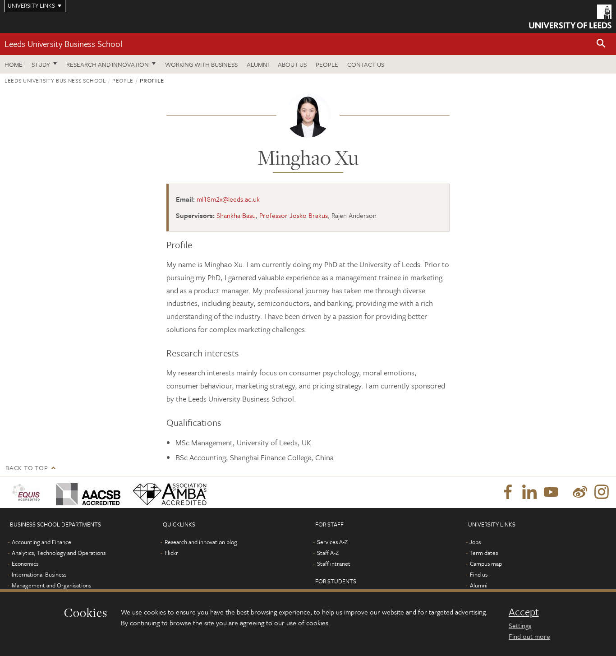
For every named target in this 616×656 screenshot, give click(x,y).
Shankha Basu (236, 215)
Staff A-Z (328, 552)
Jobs (475, 541)
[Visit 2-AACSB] (86, 492)
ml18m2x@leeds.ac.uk (228, 199)
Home (14, 64)
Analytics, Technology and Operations (59, 552)
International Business (39, 574)
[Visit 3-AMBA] (167, 492)
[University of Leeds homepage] (570, 16)
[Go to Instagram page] (601, 492)
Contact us (365, 64)
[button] (601, 44)
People (327, 64)
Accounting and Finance (41, 541)
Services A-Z (332, 541)
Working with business (201, 64)
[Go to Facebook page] (508, 492)
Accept (524, 611)
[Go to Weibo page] (580, 492)
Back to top (26, 467)
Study (41, 64)
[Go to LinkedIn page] (529, 492)
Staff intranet (333, 563)
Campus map (486, 563)
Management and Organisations (51, 585)
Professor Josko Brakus (293, 215)
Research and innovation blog (201, 541)
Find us (478, 574)
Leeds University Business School (63, 43)
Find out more (529, 636)
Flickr (171, 552)
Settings (520, 625)
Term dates (483, 552)
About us (292, 64)
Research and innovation (107, 64)
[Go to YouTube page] (551, 492)
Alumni (258, 64)
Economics (25, 563)
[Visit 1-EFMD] (27, 492)
